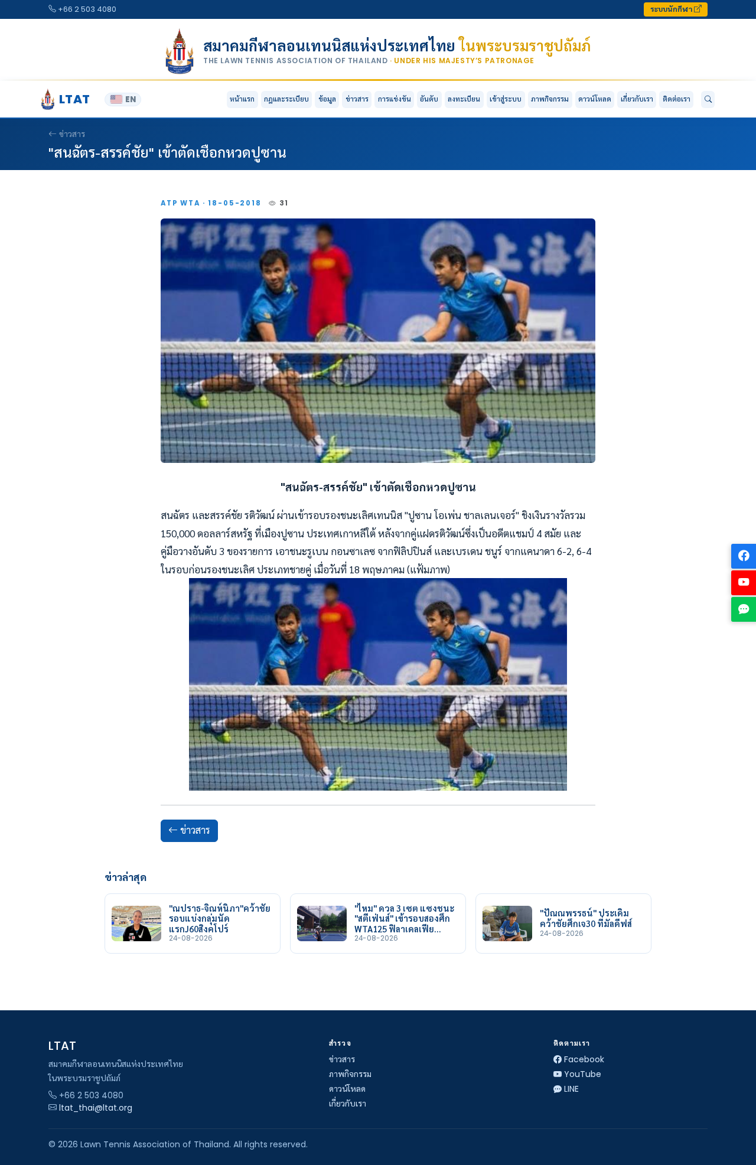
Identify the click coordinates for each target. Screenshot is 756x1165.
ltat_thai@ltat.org (95, 1108)
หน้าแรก (242, 99)
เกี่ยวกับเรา (347, 1103)
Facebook (584, 1059)
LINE (571, 1089)
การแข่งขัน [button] (394, 99)
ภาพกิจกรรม (550, 99)
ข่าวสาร (357, 99)
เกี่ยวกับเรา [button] (637, 99)
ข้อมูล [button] (327, 99)
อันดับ (429, 99)
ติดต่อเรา (676, 99)
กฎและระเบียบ (286, 99)
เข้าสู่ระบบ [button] (506, 99)
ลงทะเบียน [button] (464, 99)
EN (130, 99)
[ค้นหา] (708, 100)
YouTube (582, 1074)
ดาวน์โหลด (594, 99)
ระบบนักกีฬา (672, 9)
